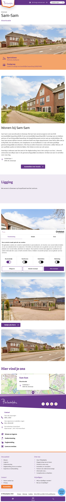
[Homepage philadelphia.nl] (16, 401)
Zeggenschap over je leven (44, 462)
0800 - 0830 (7, 417)
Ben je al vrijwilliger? (42, 482)
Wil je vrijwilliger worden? (44, 480)
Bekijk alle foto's (10, 325)
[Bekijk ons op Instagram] (55, 404)
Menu (33, 500)
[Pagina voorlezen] (46, 2)
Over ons (37, 457)
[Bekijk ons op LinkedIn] (51, 404)
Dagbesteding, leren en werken (12, 466)
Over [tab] (54, 236)
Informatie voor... (41, 471)
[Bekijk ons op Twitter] (43, 404)
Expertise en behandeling (11, 468)
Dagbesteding (9, 442)
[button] (33, 393)
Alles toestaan (54, 268)
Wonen (6, 460)
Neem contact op (8, 480)
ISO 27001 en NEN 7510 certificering (44, 494)
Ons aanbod (5, 457)
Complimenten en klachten (44, 473)
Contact (4, 477)
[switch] (25, 262)
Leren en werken (10, 446)
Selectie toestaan (33, 268)
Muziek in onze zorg (42, 464)
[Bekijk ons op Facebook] (47, 404)
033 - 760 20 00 (8, 423)
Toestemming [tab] (11, 236)
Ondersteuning (10, 438)
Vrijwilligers (38, 477)
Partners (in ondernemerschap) (45, 468)
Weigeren (12, 268)
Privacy (6, 482)
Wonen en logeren (11, 434)
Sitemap (24, 494)
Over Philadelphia (42, 460)
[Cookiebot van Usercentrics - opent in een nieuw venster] (57, 232)
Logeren (6, 462)
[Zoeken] (63, 2)
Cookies (30, 494)
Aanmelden (7, 487)
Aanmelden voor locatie (32, 167)
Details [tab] (33, 236)
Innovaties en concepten (43, 466)
